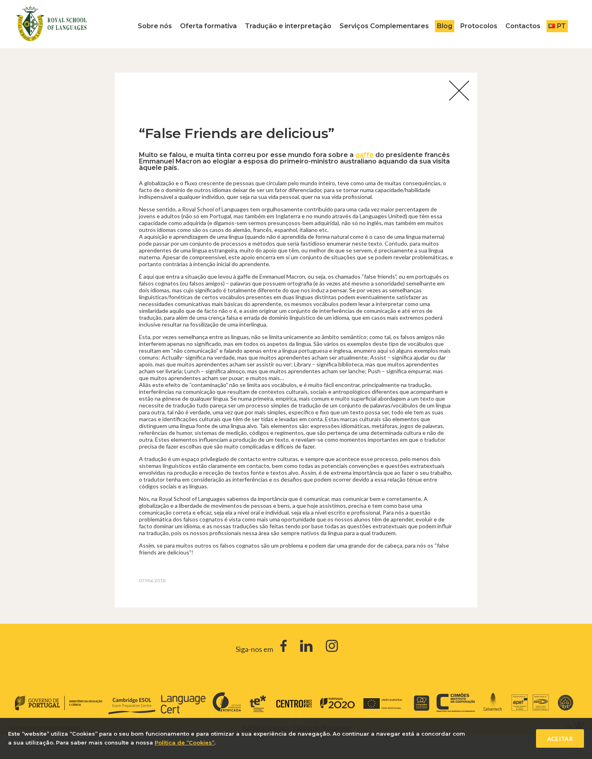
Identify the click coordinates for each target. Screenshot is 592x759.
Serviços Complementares (384, 26)
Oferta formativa (208, 26)
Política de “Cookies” (184, 742)
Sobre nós (155, 26)
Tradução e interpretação (288, 26)
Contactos (522, 26)
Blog (444, 26)
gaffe (364, 155)
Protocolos (478, 26)
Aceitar (560, 738)
